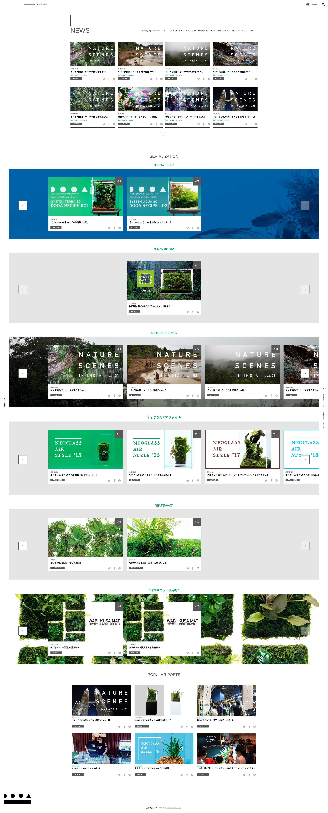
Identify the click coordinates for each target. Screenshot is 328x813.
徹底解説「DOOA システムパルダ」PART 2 (149, 306)
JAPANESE (313, 4)
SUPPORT (150, 808)
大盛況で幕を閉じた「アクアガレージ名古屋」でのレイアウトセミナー (226, 767)
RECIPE (244, 30)
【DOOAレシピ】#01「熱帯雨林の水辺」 (69, 222)
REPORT (252, 30)
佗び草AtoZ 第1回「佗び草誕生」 (66, 563)
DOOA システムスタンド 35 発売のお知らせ (153, 719)
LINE (323, 406)
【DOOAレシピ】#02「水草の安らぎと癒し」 (150, 222)
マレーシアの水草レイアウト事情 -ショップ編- (234, 117)
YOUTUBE (323, 424)
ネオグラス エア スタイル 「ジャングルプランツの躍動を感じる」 (238, 475)
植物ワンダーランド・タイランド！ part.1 (137, 117)
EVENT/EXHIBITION (175, 30)
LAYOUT (213, 30)
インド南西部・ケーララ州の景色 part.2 (136, 72)
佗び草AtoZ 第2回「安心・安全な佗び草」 (148, 563)
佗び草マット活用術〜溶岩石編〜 (144, 647)
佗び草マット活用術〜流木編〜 (65, 647)
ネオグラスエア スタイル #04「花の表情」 (152, 767)
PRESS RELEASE (224, 30)
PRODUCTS (236, 30)
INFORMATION (203, 30)
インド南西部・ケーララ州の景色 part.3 (184, 72)
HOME (39, 5)
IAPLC (194, 30)
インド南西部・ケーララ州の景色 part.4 (231, 72)
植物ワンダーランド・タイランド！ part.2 (185, 117)
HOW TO (187, 30)
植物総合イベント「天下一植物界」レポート (215, 719)
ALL (165, 30)
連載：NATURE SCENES (78, 75)
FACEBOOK (323, 397)
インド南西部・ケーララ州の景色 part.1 (89, 72)
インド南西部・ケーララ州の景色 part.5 (89, 117)
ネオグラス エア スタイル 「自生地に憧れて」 (150, 475)
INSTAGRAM (323, 416)
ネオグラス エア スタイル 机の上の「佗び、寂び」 (74, 475)
